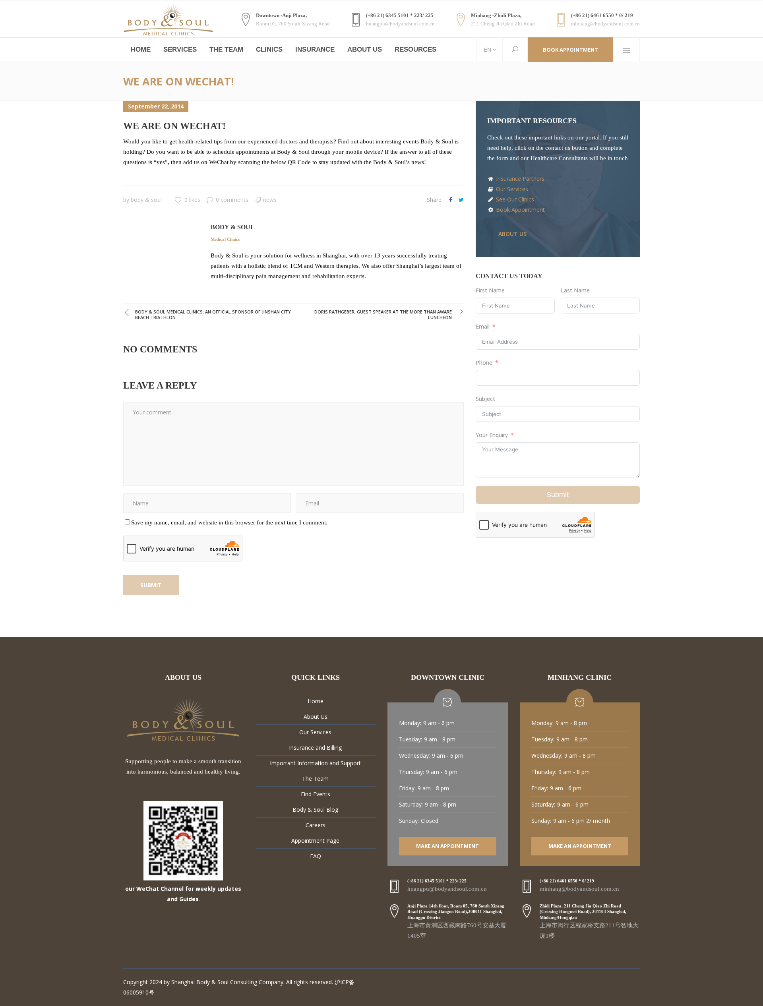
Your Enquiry (492, 435)
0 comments (232, 199)
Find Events (315, 794)
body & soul (146, 199)
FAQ (315, 856)
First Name (490, 290)
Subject (485, 398)
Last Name (575, 290)
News (270, 199)
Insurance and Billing (315, 747)
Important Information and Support (315, 763)
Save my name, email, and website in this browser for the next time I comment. (229, 522)
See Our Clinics (514, 199)
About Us (315, 716)
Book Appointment (570, 49)
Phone (484, 362)
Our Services (511, 189)
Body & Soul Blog (315, 809)
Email (483, 326)
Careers (315, 825)
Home (315, 701)
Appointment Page (315, 840)
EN (486, 49)
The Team (315, 778)
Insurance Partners (519, 178)
